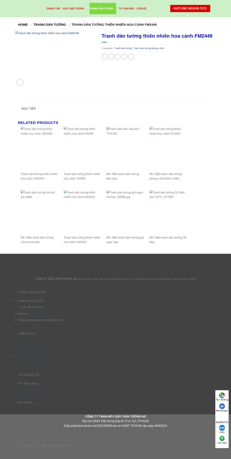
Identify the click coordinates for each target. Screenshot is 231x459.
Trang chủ (53, 8)
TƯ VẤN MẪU (126, 8)
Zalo (222, 432)
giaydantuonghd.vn (40, 313)
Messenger (222, 410)
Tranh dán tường (101, 8)
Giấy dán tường (73, 8)
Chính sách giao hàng (32, 348)
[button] (20, 82)
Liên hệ (141, 8)
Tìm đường (222, 399)
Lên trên (222, 442)
